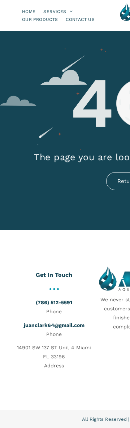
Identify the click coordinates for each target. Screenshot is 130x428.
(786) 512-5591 (54, 302)
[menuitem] (28, 11)
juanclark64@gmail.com (54, 325)
